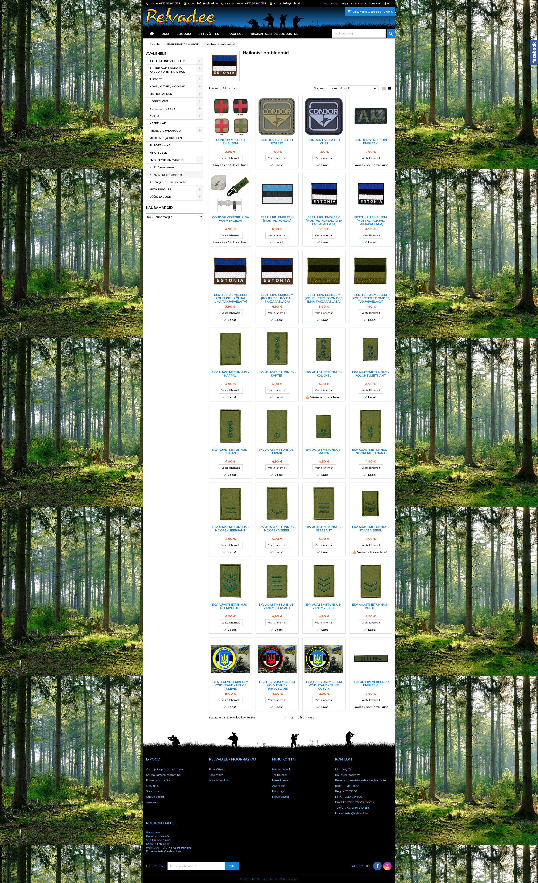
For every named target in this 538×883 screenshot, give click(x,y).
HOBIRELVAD (158, 101)
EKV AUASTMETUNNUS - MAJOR (324, 451)
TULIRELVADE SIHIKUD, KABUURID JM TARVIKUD (167, 70)
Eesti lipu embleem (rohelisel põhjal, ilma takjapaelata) (230, 298)
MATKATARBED (160, 93)
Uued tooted (155, 796)
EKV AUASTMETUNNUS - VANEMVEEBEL (324, 606)
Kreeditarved (281, 780)
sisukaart (152, 802)
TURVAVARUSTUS (162, 108)
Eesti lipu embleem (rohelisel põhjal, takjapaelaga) (277, 298)
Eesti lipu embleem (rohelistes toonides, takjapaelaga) (371, 298)
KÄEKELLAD (157, 123)
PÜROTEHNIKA (159, 145)
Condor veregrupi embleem (371, 141)
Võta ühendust (219, 780)
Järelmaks (216, 774)
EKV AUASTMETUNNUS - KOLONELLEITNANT (370, 373)
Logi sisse (347, 3)
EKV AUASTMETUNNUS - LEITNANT (230, 451)
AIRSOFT (155, 79)
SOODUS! (184, 34)
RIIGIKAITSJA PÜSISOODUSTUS (274, 34)
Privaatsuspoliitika (158, 780)
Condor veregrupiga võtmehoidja (230, 219)
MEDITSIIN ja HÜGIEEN (165, 138)
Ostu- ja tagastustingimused (165, 769)
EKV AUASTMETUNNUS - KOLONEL (324, 373)
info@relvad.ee (207, 3)
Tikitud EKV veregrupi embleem (371, 683)
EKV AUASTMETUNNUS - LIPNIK (277, 451)
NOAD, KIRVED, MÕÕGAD (167, 86)
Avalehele (156, 54)
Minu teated (280, 796)
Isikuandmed (281, 769)
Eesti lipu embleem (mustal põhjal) (277, 219)
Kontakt (344, 759)
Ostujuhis (152, 785)
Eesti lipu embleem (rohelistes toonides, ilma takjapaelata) (324, 298)
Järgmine (307, 718)
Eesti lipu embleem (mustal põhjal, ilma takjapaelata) (324, 220)
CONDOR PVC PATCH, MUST (323, 141)
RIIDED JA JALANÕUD (165, 130)
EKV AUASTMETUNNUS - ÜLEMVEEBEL (230, 606)
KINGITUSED (158, 152)
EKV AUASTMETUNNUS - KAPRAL (230, 373)
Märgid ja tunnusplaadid (170, 182)
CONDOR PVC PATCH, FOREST (277, 141)
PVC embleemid (165, 167)
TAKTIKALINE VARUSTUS (167, 61)
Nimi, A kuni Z (354, 88)
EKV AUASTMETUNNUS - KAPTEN (277, 373)
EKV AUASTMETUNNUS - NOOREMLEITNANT (370, 451)
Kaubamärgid (159, 208)
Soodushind (154, 791)
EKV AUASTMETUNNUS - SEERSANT (324, 528)
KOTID (154, 115)
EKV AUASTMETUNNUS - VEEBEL (370, 606)
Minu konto (284, 759)
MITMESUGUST (160, 189)
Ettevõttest (209, 34)
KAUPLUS (236, 34)
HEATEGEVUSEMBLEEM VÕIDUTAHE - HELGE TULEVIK (230, 685)
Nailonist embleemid (168, 174)
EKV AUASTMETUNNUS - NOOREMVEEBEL (277, 528)
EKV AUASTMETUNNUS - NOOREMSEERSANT (230, 528)
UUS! (165, 34)
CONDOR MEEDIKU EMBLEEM (230, 141)
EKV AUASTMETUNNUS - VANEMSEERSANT (277, 606)
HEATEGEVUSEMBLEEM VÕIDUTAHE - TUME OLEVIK (324, 685)
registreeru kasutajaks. (376, 3)
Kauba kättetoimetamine (163, 774)
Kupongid (279, 791)
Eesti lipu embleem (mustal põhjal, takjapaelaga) (370, 220)
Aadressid (279, 785)
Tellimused (279, 774)
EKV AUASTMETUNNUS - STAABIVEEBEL (370, 528)
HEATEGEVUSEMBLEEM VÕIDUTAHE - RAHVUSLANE (277, 685)
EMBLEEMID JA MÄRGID (166, 160)
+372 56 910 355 (169, 3)
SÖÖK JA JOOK (160, 196)
